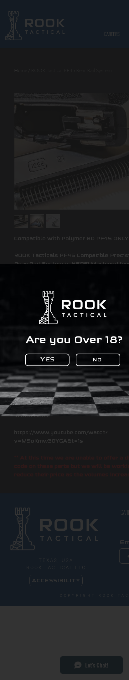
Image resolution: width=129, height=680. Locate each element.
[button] (47, 360)
